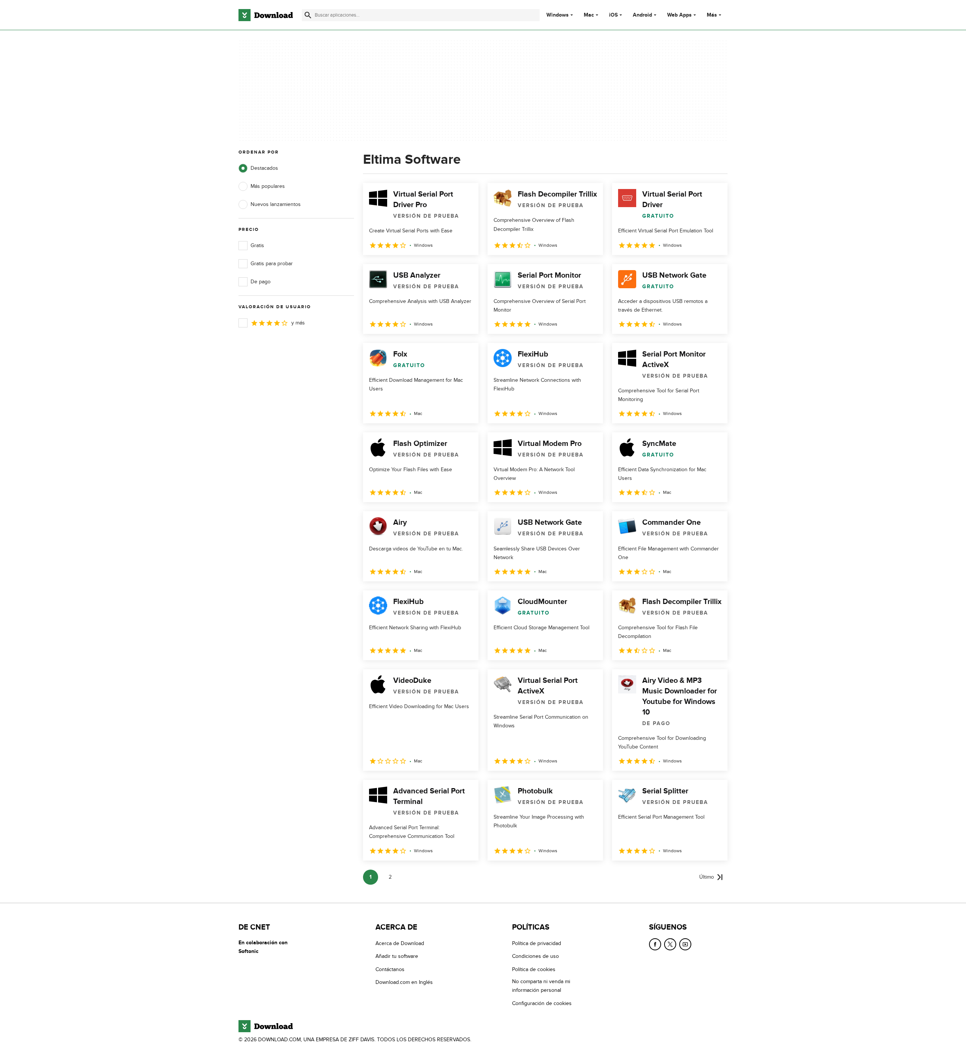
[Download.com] (265, 15)
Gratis (257, 245)
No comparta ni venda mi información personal (541, 985)
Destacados (264, 168)
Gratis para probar (272, 263)
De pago (261, 281)
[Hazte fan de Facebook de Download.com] (655, 944)
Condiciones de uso (535, 956)
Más (712, 15)
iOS (613, 15)
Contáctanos (390, 969)
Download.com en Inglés (404, 982)
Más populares (268, 186)
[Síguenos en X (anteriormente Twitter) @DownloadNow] (670, 944)
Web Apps (679, 15)
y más (298, 323)
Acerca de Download (399, 943)
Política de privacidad (536, 943)
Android (642, 15)
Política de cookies (533, 969)
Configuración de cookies (542, 1003)
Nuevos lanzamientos (276, 204)
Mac (589, 15)
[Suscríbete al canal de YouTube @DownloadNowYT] (685, 944)
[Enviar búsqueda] (308, 15)
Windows (557, 15)
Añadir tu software (396, 956)
